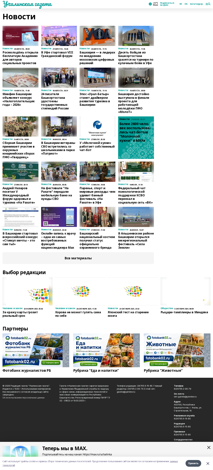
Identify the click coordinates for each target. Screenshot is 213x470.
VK (180, 4)
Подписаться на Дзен (167, 4)
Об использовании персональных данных (23, 397)
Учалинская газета (26, 3)
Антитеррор (196, 4)
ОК (186, 4)
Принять (193, 463)
